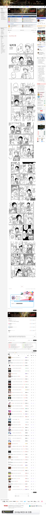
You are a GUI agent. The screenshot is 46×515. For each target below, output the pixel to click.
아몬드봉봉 (28, 481)
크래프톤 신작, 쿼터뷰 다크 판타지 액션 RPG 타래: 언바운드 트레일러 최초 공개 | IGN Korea (23, 384)
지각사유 (14, 373)
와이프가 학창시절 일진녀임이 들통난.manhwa (18, 365)
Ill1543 (27, 443)
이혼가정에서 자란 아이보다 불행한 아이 (17, 416)
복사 (11, 28)
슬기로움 (27, 411)
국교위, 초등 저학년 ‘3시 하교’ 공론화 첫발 (18, 408)
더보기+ (21, 342)
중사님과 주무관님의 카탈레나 (16, 411)
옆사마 (27, 376)
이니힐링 (18, 299)
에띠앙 (27, 446)
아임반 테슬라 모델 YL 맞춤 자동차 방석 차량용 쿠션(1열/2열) (41, 86)
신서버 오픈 (19, 4)
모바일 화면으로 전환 (23, 512)
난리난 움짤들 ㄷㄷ (15, 419)
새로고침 (35, 318)
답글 (35, 325)
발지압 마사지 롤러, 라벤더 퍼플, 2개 (41, 87)
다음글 (10, 340)
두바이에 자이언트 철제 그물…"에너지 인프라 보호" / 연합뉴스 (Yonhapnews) (21, 489)
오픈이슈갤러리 (34, 28)
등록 (34, 336)
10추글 (13, 352)
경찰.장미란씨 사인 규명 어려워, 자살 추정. (18, 470)
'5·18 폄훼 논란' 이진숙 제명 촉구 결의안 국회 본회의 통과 (19, 435)
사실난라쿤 (10, 30)
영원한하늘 (28, 489)
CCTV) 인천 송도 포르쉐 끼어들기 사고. (17, 427)
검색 (21, 303)
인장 (12, 301)
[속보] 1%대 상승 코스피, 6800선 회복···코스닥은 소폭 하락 (19, 462)
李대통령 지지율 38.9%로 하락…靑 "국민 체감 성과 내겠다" (19, 451)
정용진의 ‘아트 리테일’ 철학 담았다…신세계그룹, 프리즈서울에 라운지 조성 (21, 454)
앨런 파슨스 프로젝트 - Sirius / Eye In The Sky (18, 446)
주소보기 (9, 28)
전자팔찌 (27, 365)
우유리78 (27, 486)
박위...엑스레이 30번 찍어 (16, 357)
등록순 (11, 318)
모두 (20, 303)
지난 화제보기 (30, 16)
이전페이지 (29, 340)
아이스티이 (28, 384)
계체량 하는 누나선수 (15, 478)
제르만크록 (28, 416)
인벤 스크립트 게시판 (3, 18)
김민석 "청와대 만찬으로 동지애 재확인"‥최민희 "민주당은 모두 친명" (21, 381)
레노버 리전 (2, 47)
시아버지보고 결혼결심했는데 (16, 438)
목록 (33, 32)
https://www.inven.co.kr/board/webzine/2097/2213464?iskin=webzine (17, 308)
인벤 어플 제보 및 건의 (3, 17)
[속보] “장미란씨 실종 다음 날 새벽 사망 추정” (18, 400)
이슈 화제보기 (34, 16)
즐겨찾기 (16, 352)
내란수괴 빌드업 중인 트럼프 (16, 368)
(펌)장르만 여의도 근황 (16, 376)
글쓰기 (35, 492)
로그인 (42, 6)
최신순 (13, 318)
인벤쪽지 (16, 299)
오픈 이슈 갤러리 (2, 29)
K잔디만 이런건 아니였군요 (16, 473)
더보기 (19, 299)
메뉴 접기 (31, 301)
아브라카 (27, 438)
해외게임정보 (2, 43)
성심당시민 (14, 443)
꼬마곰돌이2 (28, 419)
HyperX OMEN (2, 46)
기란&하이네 (22, 4)
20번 (19, 303)
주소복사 (9, 308)
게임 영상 (2, 44)
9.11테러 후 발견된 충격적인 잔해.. (17, 392)
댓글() (34, 32)
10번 (18, 303)
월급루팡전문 (28, 435)
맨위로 (32, 340)
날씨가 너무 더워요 (15, 486)
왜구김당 (27, 357)
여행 (1, 42)
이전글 (13, 340)
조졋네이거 (28, 368)
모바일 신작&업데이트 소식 (3, 19)
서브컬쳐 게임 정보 (3, 45)
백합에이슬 (28, 408)
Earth (27, 400)
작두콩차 (27, 381)
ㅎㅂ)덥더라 (14, 481)
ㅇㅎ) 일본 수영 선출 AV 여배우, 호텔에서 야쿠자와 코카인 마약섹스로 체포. (21, 403)
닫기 (13, 510)
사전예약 (25, 4)
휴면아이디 (28, 473)
